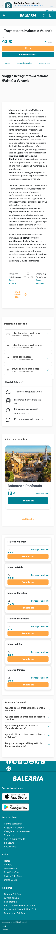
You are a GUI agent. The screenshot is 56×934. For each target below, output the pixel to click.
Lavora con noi (11, 897)
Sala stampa (10, 901)
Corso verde (10, 879)
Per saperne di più (40, 549)
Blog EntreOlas (11, 872)
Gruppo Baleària (12, 894)
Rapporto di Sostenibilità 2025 (20, 909)
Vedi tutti (27, 519)
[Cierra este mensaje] (2, 6)
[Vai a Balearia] (28, 15)
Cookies (5, 930)
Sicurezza (9, 835)
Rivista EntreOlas (12, 876)
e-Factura (9, 842)
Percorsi (8, 864)
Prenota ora (28, 500)
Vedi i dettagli (42, 493)
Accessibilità (10, 846)
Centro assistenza (13, 823)
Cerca (28, 48)
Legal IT (4, 926)
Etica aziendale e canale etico (19, 905)
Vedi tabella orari (28, 54)
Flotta (7, 860)
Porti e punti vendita (14, 839)
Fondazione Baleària (14, 913)
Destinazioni (10, 868)
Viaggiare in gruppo (14, 827)
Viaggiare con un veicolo (17, 831)
